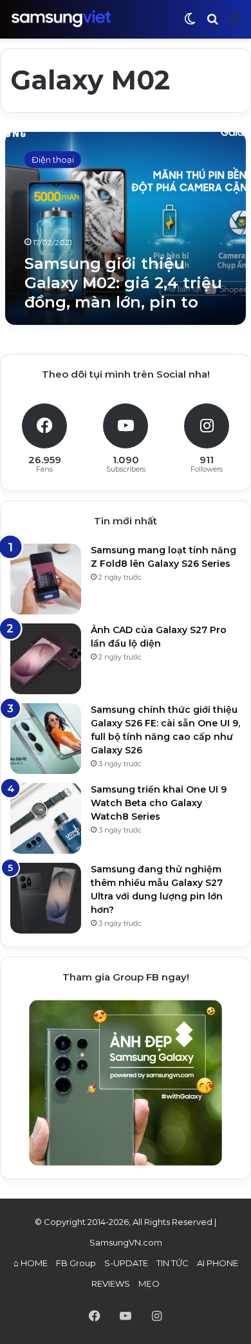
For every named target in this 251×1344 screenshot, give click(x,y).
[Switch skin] (189, 24)
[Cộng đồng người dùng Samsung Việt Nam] (61, 19)
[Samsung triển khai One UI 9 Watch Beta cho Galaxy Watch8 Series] (45, 818)
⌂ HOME (31, 1263)
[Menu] (234, 24)
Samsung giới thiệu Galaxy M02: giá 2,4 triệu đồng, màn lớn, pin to (123, 282)
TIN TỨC (172, 1263)
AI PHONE (217, 1263)
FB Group (76, 1263)
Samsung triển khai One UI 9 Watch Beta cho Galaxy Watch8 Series (159, 803)
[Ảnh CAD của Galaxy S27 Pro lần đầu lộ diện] (45, 658)
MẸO (149, 1283)
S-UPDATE (126, 1263)
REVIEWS (110, 1283)
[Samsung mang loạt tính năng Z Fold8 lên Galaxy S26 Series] (45, 579)
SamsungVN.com (125, 1242)
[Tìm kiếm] (212, 24)
